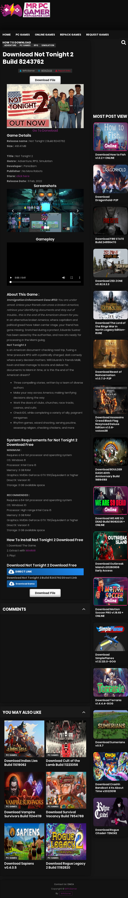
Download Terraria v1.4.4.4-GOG (108, 701)
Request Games (97, 35)
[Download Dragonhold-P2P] (110, 179)
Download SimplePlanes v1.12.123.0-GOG (105, 658)
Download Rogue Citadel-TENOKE (107, 831)
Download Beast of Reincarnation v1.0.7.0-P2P (108, 375)
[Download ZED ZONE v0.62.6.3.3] (110, 263)
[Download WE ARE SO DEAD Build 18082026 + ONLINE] (110, 500)
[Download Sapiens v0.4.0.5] (24, 841)
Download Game (25, 583)
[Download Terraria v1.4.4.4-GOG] (110, 682)
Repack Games (70, 35)
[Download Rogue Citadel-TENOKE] (110, 812)
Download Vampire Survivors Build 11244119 (23, 814)
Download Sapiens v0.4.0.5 (19, 865)
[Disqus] (45, 659)
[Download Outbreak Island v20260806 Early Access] (110, 546)
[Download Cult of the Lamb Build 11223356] (66, 738)
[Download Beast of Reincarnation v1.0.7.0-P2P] (110, 354)
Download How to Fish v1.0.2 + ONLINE (110, 156)
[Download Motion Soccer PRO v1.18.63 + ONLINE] (110, 591)
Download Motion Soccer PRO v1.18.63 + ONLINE (109, 612)
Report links (64, 70)
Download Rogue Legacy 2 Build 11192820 (66, 865)
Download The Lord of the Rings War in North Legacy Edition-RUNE (110, 328)
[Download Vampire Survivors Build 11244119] (24, 790)
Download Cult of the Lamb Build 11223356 (63, 763)
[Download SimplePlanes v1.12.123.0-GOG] (110, 637)
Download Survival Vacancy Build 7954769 (65, 814)
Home (6, 35)
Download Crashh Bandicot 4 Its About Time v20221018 (109, 787)
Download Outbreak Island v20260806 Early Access (109, 567)
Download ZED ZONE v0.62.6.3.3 (108, 282)
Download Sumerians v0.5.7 (110, 743)
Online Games (45, 35)
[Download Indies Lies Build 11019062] (24, 738)
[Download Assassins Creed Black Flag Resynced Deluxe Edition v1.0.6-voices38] (110, 399)
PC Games (23, 35)
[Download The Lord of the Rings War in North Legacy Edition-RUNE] (110, 305)
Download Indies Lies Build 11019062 (21, 763)
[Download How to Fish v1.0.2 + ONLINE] (110, 136)
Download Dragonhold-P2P (106, 198)
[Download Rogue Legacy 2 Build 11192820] (66, 841)
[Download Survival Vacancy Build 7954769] (66, 790)
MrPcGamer (66, 893)
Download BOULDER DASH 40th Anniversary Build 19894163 (108, 474)
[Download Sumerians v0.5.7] (110, 724)
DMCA (71, 884)
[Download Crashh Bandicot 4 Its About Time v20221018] (110, 766)
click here (23, 176)
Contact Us (60, 884)
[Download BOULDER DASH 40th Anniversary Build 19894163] (110, 451)
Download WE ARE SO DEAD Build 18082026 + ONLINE (110, 521)
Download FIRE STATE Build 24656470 (109, 240)
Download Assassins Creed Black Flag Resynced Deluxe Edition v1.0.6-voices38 (109, 424)
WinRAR (31, 550)
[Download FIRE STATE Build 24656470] (110, 221)
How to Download (16, 42)
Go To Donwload (45, 130)
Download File (45, 80)
